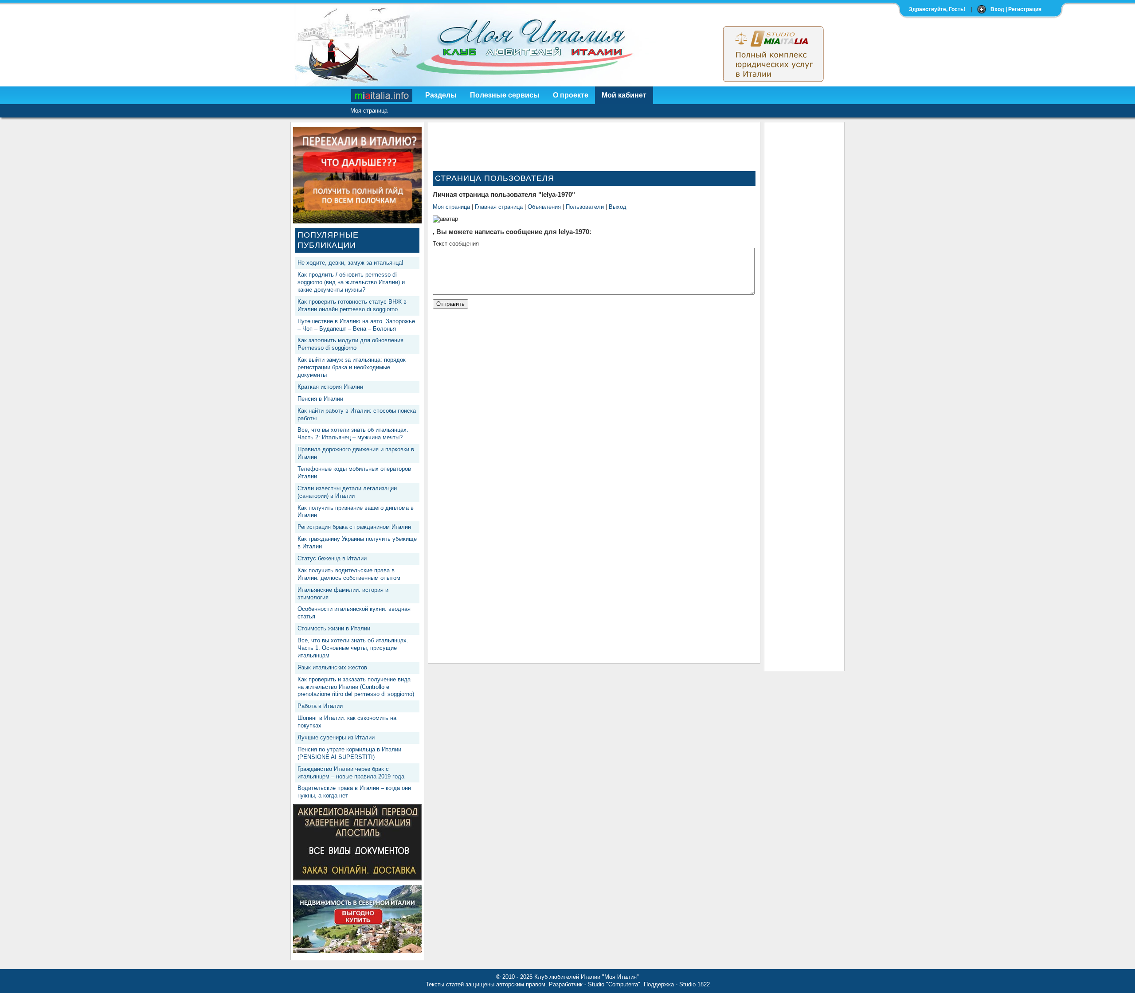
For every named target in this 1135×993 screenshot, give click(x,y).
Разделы (441, 95)
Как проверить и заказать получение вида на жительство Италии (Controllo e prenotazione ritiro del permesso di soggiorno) (355, 687)
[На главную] (382, 95)
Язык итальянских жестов (332, 667)
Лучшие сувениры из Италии (336, 737)
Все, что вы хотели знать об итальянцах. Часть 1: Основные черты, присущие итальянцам (352, 648)
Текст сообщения (456, 243)
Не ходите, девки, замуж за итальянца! (350, 262)
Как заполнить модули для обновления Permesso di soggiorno (350, 344)
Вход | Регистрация (1015, 9)
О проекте (570, 95)
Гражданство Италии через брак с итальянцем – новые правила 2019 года (350, 773)
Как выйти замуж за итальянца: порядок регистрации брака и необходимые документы (351, 367)
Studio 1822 (694, 984)
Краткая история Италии (330, 386)
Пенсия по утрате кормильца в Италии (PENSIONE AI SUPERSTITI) (349, 753)
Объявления (544, 206)
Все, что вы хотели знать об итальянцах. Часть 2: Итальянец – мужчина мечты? (352, 433)
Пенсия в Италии (320, 398)
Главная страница (499, 206)
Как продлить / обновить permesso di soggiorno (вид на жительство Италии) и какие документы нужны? (351, 282)
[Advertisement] (804, 260)
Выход (617, 206)
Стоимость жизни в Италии (333, 628)
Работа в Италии (320, 706)
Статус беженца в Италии (332, 558)
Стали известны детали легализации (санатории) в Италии (347, 492)
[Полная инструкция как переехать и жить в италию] (357, 221)
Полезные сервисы (505, 95)
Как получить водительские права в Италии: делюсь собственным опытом (348, 574)
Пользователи (585, 206)
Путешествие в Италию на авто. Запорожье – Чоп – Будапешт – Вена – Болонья (356, 325)
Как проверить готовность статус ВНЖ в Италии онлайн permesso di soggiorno (352, 305)
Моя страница (368, 110)
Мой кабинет (624, 95)
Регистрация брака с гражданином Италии (354, 527)
